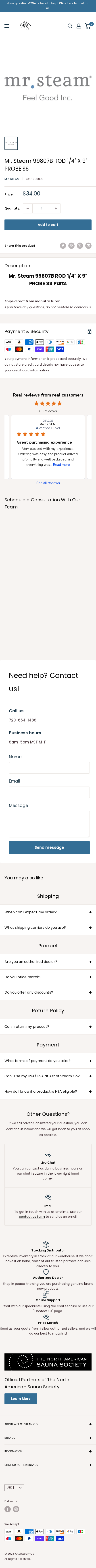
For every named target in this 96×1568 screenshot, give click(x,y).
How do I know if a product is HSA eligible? (40, 1091)
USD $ (10, 1487)
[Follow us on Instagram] (16, 1509)
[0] (88, 26)
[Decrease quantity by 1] (27, 208)
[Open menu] (6, 26)
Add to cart (48, 224)
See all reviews (48, 483)
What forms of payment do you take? (37, 1060)
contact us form (32, 1216)
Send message (49, 847)
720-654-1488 (22, 720)
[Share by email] (88, 246)
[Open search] (70, 26)
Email (14, 781)
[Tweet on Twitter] (80, 246)
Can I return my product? (26, 1026)
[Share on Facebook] (63, 246)
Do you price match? (22, 977)
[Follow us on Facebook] (7, 1509)
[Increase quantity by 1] (56, 208)
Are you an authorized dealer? (30, 961)
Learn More (21, 1398)
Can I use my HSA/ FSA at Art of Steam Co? (42, 1076)
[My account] (79, 26)
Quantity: (12, 208)
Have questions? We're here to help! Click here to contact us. (48, 5)
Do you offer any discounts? (28, 992)
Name (15, 757)
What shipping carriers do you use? (35, 927)
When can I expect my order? (30, 912)
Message (18, 806)
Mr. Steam (11, 179)
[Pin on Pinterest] (71, 246)
